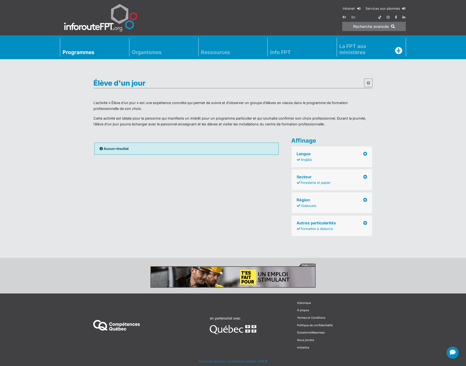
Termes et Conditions (311, 317)
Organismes (147, 52)
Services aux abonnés (383, 8)
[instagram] (388, 17)
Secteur (314, 179)
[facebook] (396, 17)
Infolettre (303, 347)
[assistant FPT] (453, 353)
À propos (303, 310)
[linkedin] (404, 17)
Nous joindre (305, 340)
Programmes (78, 52)
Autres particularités (316, 225)
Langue (304, 156)
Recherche (371, 26)
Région (306, 202)
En (353, 17)
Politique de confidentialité (315, 325)
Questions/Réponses (311, 332)
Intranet (349, 8)
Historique (304, 303)
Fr (344, 17)
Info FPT (280, 52)
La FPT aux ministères (352, 49)
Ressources (215, 52)
